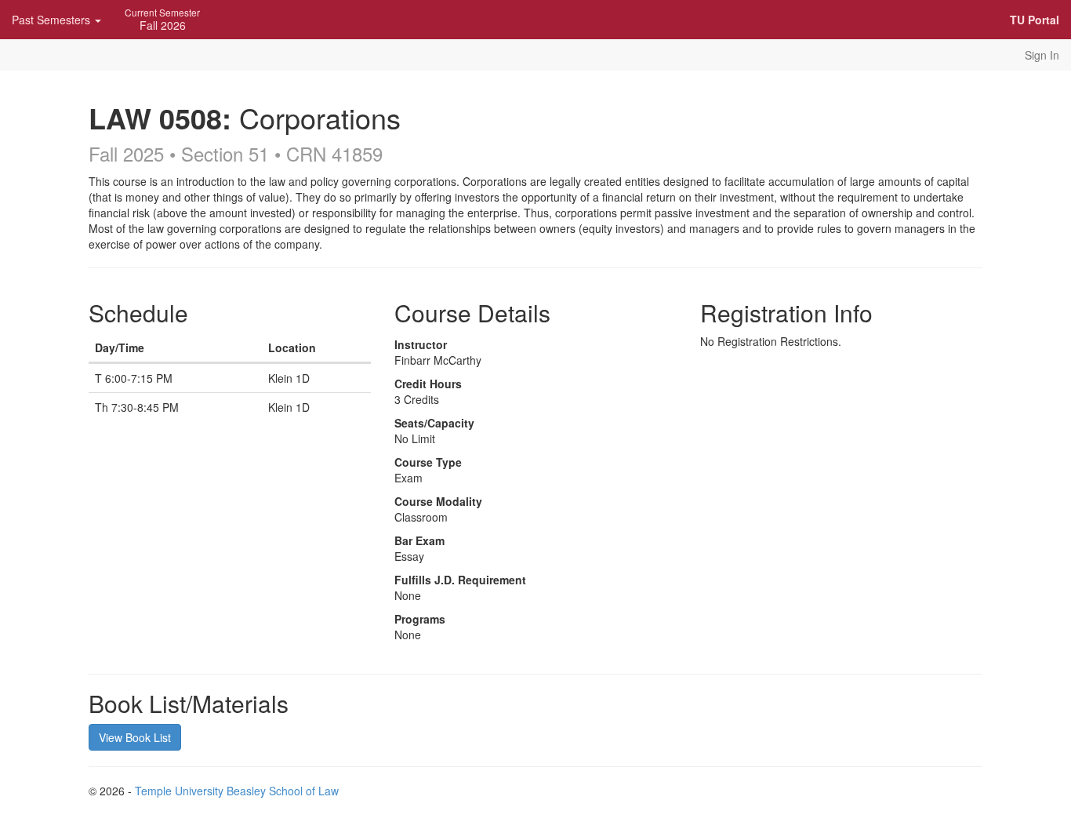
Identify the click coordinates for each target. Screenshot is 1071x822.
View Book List (135, 737)
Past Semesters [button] (52, 19)
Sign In (1042, 55)
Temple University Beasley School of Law (237, 790)
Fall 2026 (162, 19)
